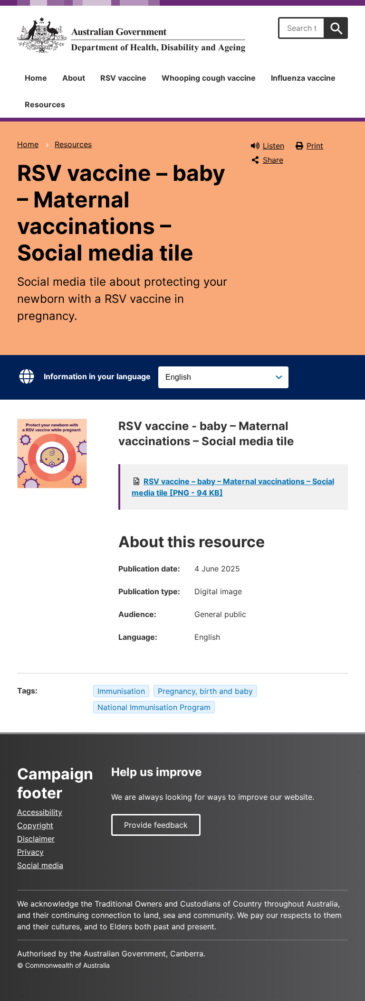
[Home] (131, 35)
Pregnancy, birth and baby (205, 691)
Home (36, 78)
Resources (45, 104)
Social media (40, 865)
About (73, 78)
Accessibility (39, 812)
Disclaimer (36, 838)
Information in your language (97, 376)
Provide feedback (156, 825)
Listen (273, 145)
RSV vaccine (123, 78)
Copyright (35, 825)
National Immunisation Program (154, 707)
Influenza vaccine (303, 78)
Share (273, 160)
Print (315, 145)
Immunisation (121, 691)
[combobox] (301, 28)
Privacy (30, 852)
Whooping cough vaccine (209, 78)
